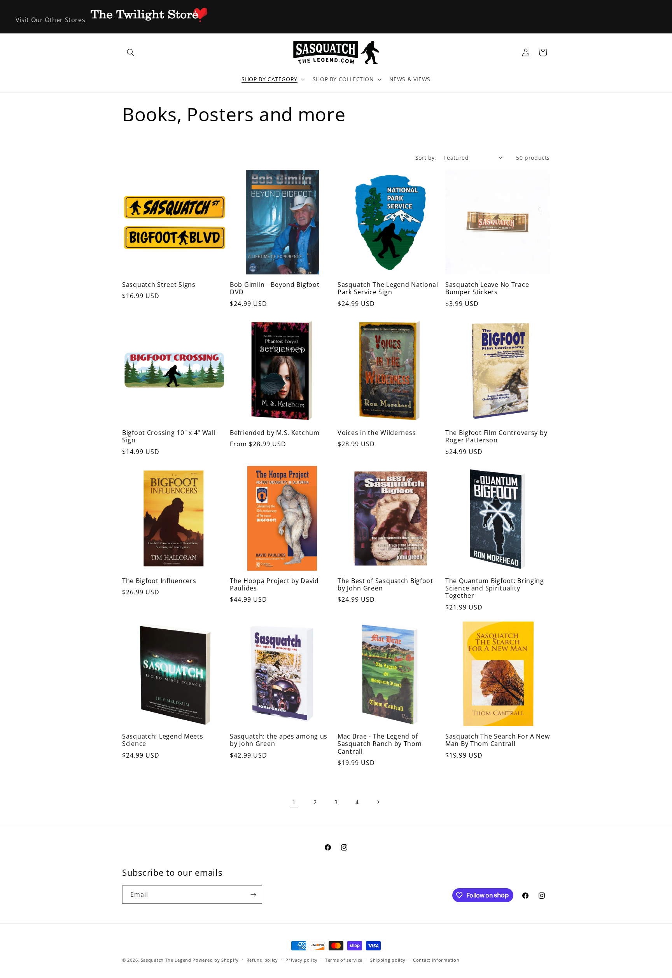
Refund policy (262, 959)
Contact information (436, 959)
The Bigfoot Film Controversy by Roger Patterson (496, 436)
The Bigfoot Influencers (159, 581)
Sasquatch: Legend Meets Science (162, 740)
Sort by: (425, 157)
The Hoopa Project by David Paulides (274, 584)
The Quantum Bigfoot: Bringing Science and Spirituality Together (494, 588)
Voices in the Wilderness (377, 433)
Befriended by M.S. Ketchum (275, 433)
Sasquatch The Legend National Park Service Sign (388, 288)
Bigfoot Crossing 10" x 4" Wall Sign (169, 436)
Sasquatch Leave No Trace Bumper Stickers (487, 288)
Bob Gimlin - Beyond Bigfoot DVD (274, 288)
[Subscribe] (253, 894)
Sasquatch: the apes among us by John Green (278, 740)
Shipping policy (388, 959)
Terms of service (343, 959)
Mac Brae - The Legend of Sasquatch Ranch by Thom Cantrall (380, 744)
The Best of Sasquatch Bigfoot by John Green (385, 584)
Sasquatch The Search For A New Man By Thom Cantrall (497, 740)
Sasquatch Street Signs (159, 284)
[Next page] (378, 801)
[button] (130, 52)
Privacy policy (301, 959)
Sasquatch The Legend (166, 960)
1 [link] (294, 802)
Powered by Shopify (215, 960)
